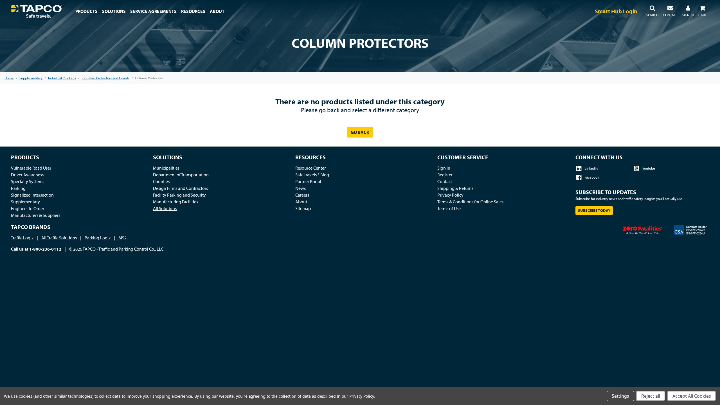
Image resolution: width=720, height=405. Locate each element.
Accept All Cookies (691, 396)
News (300, 188)
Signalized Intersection (32, 195)
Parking (18, 188)
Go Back (360, 132)
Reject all (650, 396)
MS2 (122, 237)
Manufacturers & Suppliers (35, 215)
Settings (620, 396)
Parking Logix (98, 237)
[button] (652, 11)
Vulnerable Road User (31, 168)
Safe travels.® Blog (312, 174)
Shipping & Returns (455, 188)
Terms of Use (449, 208)
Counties (161, 181)
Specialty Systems (27, 181)
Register (445, 174)
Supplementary (25, 201)
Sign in (443, 168)
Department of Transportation (181, 174)
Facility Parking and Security (179, 195)
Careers (302, 195)
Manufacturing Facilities (175, 201)
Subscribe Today (594, 210)
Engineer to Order (27, 208)
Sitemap (303, 208)
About (301, 201)
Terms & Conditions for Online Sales (470, 201)
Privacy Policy (450, 195)
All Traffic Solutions (59, 237)
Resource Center (310, 168)
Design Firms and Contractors (180, 188)
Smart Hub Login (616, 11)
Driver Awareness (27, 174)
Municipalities (166, 168)
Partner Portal (308, 181)
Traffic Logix (22, 237)
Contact (444, 181)
